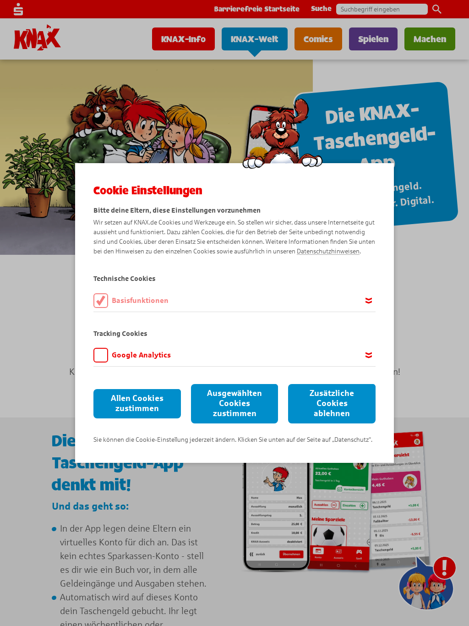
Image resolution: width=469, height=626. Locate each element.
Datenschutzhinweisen (328, 251)
